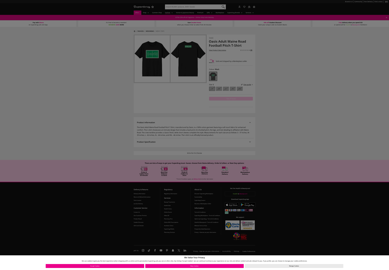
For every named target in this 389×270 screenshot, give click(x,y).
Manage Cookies (294, 266)
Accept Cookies (95, 266)
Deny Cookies (194, 266)
